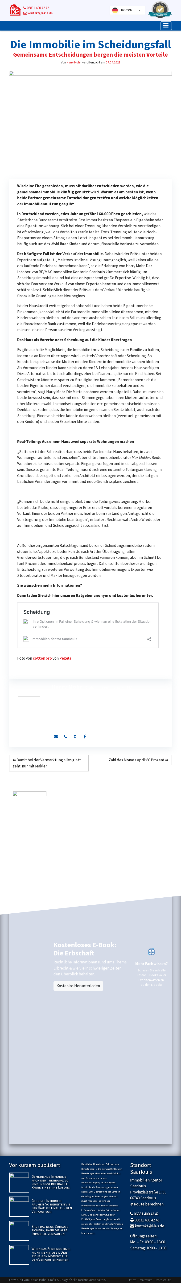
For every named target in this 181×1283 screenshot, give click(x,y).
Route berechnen (149, 1204)
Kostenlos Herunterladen (78, 985)
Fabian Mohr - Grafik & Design (49, 1280)
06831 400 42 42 (37, 8)
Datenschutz (163, 1280)
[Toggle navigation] (166, 25)
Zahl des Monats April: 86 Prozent (137, 760)
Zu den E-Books (151, 985)
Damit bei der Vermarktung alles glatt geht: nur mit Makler (46, 763)
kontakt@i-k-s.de (40, 13)
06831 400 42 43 (147, 1220)
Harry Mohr (74, 62)
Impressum (145, 1280)
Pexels (65, 658)
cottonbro (42, 658)
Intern (132, 1280)
